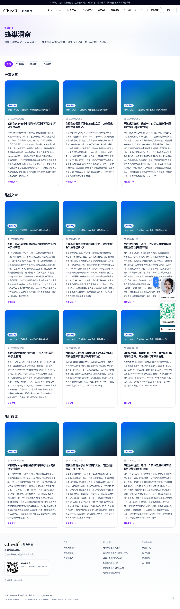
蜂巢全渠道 (68, 552)
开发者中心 (88, 10)
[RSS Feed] (141, 10)
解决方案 (71, 10)
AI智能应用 (68, 557)
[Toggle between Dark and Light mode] (135, 10)
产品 (58, 10)
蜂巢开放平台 (69, 547)
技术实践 (34, 64)
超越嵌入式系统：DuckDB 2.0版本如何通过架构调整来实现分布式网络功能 (90, 354)
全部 (9, 64)
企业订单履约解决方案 (112, 557)
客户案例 (102, 10)
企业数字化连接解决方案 (113, 567)
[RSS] (173, 597)
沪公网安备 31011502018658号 (37, 599)
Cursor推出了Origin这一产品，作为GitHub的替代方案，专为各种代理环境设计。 (148, 354)
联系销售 (154, 10)
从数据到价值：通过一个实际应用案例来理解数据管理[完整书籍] (147, 125)
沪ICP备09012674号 (11, 599)
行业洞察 (20, 64)
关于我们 (128, 10)
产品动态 (47, 64)
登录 (169, 10)
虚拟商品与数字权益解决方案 (115, 552)
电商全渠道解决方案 (111, 547)
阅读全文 (11, 181)
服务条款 (18, 580)
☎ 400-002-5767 (168, 297)
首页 (50, 10)
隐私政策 (8, 580)
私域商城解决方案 (110, 562)
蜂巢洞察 (115, 10)
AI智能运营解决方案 (111, 573)
